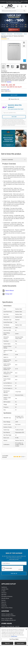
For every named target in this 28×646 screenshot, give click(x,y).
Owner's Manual (9, 290)
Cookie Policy (14, 636)
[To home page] (10, 6)
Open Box (3, 594)
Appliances (3, 33)
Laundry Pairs (4, 589)
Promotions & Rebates (6, 596)
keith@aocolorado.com (10, 620)
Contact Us (4, 606)
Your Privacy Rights (13, 639)
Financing (3, 604)
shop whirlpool (14, 29)
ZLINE (8, 89)
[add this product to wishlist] (24, 46)
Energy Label (8, 293)
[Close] (26, 629)
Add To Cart (14, 95)
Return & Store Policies (7, 607)
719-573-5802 (9, 618)
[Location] (17, 6)
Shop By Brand (5, 598)
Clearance (3, 592)
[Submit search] (24, 11)
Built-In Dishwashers (18, 33)
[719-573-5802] (21, 6)
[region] (14, 636)
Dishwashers (9, 33)
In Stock (3, 591)
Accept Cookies (20, 643)
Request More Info (15, 99)
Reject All (7, 643)
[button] (2, 6)
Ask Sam (14, 116)
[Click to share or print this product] (24, 42)
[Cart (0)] (25, 6)
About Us (3, 602)
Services (3, 600)
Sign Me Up (14, 573)
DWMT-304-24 (7, 91)
